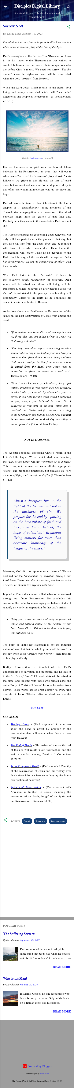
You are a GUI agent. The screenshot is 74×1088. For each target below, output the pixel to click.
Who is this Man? (15, 979)
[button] (68, 27)
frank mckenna (36, 157)
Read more (62, 967)
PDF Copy (37, 708)
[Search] (68, 7)
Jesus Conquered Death (25, 766)
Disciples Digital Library (37, 6)
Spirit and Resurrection (26, 787)
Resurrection (57, 821)
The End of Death (21, 745)
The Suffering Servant (19, 934)
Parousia (40, 821)
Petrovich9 (44, 1073)
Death (27, 821)
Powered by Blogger (39, 1066)
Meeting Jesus (20, 724)
